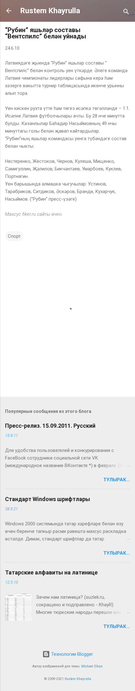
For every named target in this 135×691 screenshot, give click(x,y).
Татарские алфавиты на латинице (51, 572)
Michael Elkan (92, 666)
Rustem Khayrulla (50, 10)
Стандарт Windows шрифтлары (47, 499)
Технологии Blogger (71, 654)
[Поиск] (126, 12)
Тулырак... (116, 480)
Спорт (14, 236)
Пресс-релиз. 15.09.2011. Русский (50, 425)
